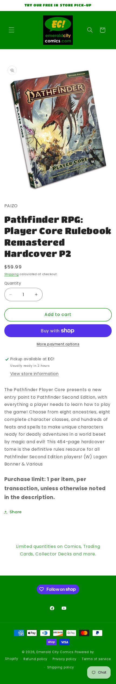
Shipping (11, 274)
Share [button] (16, 512)
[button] (11, 30)
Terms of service (96, 659)
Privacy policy (64, 659)
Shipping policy (60, 667)
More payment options (58, 344)
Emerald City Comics (55, 652)
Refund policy (35, 659)
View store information (34, 373)
